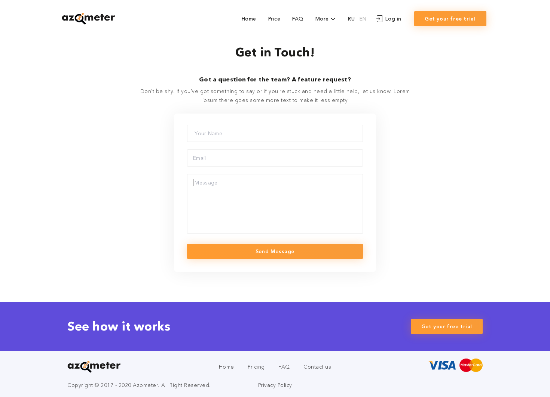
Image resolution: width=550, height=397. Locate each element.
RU (351, 18)
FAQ (297, 18)
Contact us (317, 366)
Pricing (256, 366)
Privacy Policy (275, 385)
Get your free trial (450, 18)
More (323, 18)
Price (274, 18)
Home (249, 18)
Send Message (275, 251)
